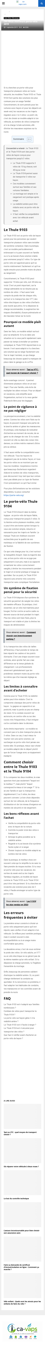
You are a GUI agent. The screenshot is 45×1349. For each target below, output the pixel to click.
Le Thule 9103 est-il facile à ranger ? (20, 1025)
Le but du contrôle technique (16, 1198)
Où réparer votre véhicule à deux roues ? (21, 1166)
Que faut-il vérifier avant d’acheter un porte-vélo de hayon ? (20, 1037)
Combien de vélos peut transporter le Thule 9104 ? (20, 1013)
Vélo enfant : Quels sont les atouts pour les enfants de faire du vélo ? (22, 1302)
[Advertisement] (22, 61)
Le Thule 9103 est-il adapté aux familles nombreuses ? (21, 1006)
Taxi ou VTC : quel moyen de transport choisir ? (20, 1133)
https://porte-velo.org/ (14, 495)
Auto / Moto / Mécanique (11, 18)
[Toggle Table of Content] (28, 139)
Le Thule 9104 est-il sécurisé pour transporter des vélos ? (19, 1030)
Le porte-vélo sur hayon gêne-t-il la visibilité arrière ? (19, 1020)
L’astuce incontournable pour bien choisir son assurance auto (21, 1231)
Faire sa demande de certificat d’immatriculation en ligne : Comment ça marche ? (21, 1267)
